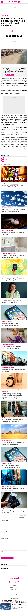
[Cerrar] (26, 605)
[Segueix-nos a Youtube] (18, 582)
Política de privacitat (14, 587)
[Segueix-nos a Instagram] (15, 582)
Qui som (14, 591)
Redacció (15, 31)
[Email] (21, 36)
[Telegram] (18, 36)
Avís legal (14, 585)
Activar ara (9, 74)
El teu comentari (4, 538)
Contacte (14, 592)
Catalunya (4, 15)
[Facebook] (7, 36)
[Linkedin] (13, 36)
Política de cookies (14, 589)
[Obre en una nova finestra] (8, 601)
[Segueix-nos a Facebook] (9, 582)
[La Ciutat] (14, 2)
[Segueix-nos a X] (12, 582)
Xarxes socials (14, 594)
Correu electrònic (5, 531)
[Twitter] (10, 36)
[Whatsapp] (15, 36)
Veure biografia (9, 159)
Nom (2, 524)
